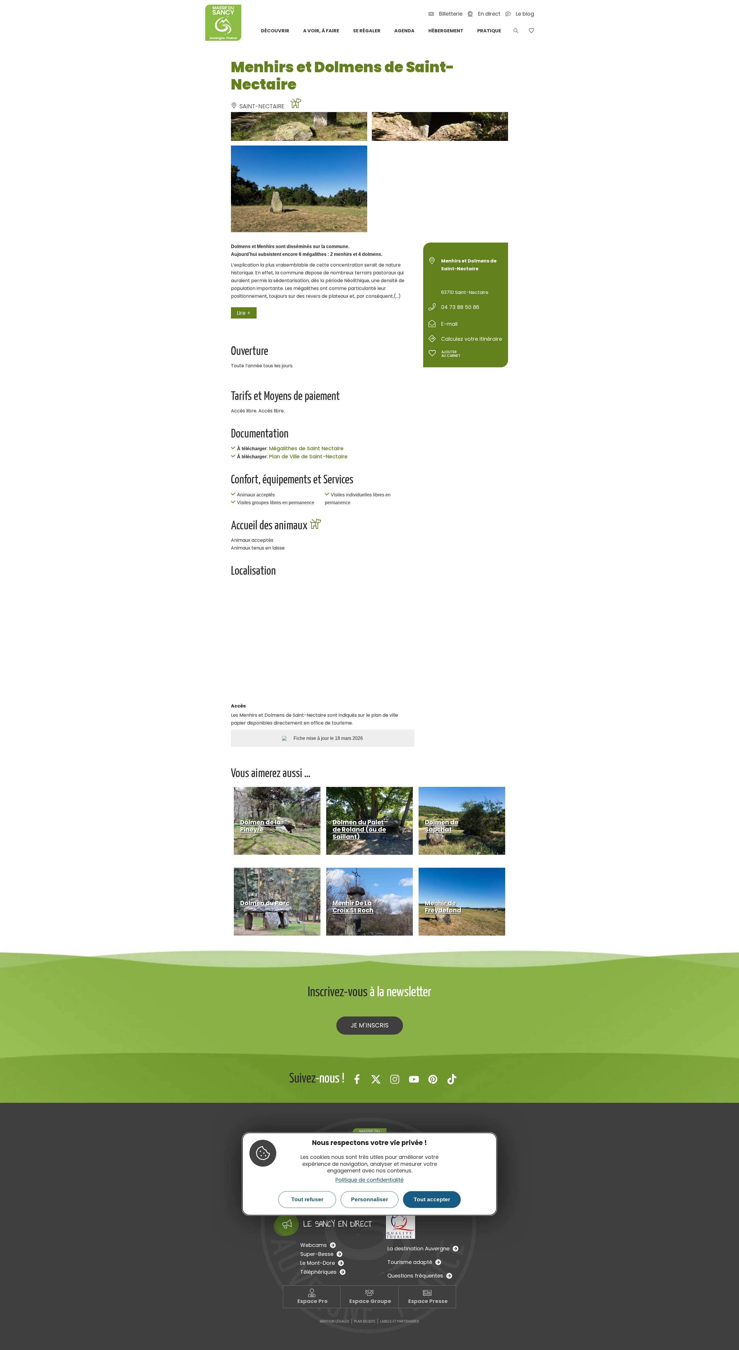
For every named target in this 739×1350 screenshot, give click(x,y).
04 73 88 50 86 (460, 307)
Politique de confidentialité (369, 1179)
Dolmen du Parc (265, 903)
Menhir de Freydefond (443, 907)
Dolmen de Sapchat (441, 826)
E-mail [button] (449, 323)
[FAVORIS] (531, 30)
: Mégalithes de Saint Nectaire (305, 448)
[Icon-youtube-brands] (414, 1079)
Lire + (244, 312)
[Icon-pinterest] (433, 1079)
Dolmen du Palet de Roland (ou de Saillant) (359, 829)
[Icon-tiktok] (452, 1079)
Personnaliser (369, 1200)
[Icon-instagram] (395, 1079)
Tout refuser (307, 1200)
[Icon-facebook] (357, 1079)
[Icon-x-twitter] (376, 1079)
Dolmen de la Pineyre (260, 826)
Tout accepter (432, 1200)
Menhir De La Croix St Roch (353, 907)
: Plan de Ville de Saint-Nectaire (307, 456)
